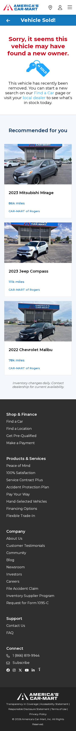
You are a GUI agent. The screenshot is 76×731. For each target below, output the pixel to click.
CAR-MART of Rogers (24, 211)
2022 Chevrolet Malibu (31, 350)
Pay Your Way (18, 494)
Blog (10, 560)
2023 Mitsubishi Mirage (31, 192)
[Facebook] (9, 669)
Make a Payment (20, 443)
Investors (14, 574)
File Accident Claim (22, 589)
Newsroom (15, 567)
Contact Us (15, 626)
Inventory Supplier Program (30, 596)
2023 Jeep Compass (28, 271)
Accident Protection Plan (27, 487)
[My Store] (50, 7)
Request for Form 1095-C (27, 603)
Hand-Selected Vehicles (26, 501)
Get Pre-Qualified (21, 436)
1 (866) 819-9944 (25, 656)
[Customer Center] (59, 7)
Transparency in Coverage (22, 704)
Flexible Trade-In (20, 516)
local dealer (34, 97)
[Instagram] (15, 669)
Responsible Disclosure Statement (28, 709)
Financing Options (21, 509)
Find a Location (19, 429)
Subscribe (21, 663)
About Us (14, 539)
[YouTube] (28, 669)
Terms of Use (58, 709)
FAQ (10, 633)
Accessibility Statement (54, 704)
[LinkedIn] (34, 669)
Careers (12, 581)
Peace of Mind (18, 466)
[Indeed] (39, 669)
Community (16, 553)
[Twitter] (21, 669)
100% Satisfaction (20, 473)
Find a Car (44, 93)
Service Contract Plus (24, 480)
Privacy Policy (38, 714)
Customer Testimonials (25, 546)
